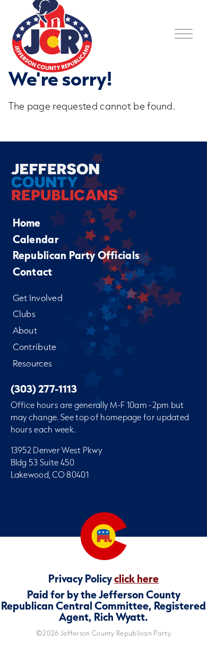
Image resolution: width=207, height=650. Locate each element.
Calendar (35, 239)
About (25, 330)
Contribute (35, 346)
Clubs (24, 313)
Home (27, 222)
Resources (33, 363)
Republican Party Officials (76, 255)
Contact (33, 271)
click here (136, 578)
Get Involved (38, 297)
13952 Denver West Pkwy (56, 450)
